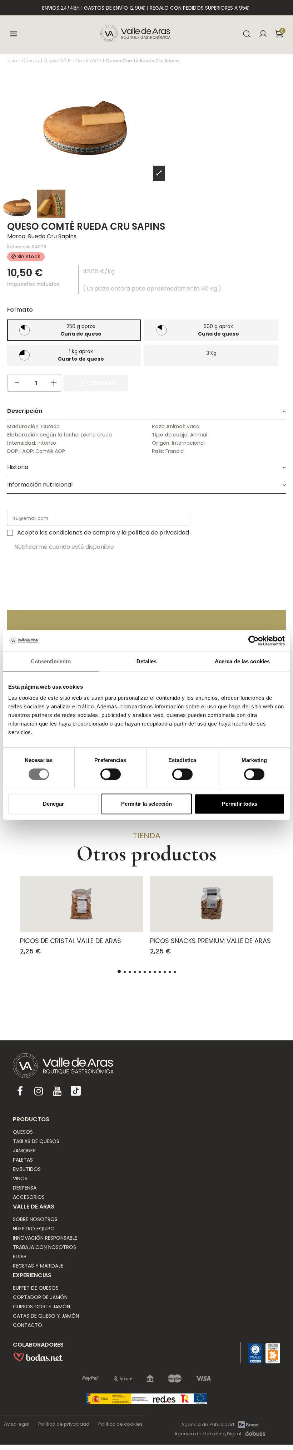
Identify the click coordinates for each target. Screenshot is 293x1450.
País (157, 451)
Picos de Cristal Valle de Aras (70, 940)
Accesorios (29, 1197)
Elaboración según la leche (42, 434)
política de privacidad (158, 532)
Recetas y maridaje (38, 1265)
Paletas (23, 1159)
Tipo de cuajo (170, 434)
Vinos (20, 1178)
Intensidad (21, 442)
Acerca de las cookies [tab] (242, 661)
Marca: (16, 236)
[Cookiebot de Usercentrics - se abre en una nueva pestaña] (253, 640)
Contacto (27, 1325)
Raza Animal (168, 426)
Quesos (23, 1131)
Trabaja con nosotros (44, 1247)
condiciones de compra (82, 532)
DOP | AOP (20, 451)
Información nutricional (40, 484)
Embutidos (27, 1169)
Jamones (24, 1150)
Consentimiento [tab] (51, 661)
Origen (160, 442)
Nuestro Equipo (34, 1228)
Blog (19, 1256)
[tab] (146, 411)
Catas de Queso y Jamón (46, 1315)
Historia (17, 467)
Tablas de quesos (36, 1141)
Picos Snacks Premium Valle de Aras (210, 940)
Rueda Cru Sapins (52, 236)
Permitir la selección (146, 804)
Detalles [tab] (146, 661)
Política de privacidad (63, 1424)
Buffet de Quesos (36, 1287)
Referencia (19, 247)
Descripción (24, 411)
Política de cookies (120, 1424)
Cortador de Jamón (40, 1297)
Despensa (24, 1187)
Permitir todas (239, 804)
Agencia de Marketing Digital (207, 1434)
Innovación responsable (45, 1237)
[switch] (110, 774)
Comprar (101, 383)
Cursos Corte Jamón (41, 1306)
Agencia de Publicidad (207, 1424)
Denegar (53, 804)
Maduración (23, 426)
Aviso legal (16, 1424)
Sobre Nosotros (35, 1219)
